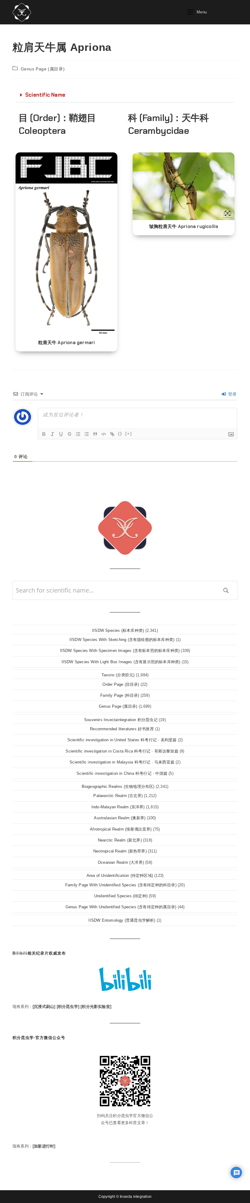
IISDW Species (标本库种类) (118, 630)
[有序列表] (78, 434)
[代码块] (103, 434)
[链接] (112, 434)
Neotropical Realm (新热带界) (120, 851)
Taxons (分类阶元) (118, 675)
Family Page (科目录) (119, 695)
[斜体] (52, 434)
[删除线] (69, 434)
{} (120, 433)
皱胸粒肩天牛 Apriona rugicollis (183, 226)
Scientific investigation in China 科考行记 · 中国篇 (122, 773)
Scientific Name (45, 94)
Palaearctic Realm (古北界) (118, 795)
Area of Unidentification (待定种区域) (120, 875)
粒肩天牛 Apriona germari (66, 343)
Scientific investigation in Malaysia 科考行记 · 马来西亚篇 (122, 762)
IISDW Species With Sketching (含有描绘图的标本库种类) (122, 639)
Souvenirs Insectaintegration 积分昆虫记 (121, 719)
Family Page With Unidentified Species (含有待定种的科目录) (121, 885)
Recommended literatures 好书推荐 (122, 729)
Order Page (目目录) (120, 684)
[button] (125, 95)
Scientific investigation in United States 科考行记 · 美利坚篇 (122, 740)
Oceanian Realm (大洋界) (121, 862)
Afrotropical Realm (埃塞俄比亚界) (121, 829)
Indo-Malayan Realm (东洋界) (118, 807)
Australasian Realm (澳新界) (119, 818)
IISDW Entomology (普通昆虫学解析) (121, 920)
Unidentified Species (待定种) (121, 896)
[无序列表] (86, 434)
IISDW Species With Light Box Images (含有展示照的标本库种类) (121, 662)
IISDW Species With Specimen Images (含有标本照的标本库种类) (120, 650)
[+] (128, 433)
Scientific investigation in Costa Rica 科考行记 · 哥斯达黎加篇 (122, 751)
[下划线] (61, 434)
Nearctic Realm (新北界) (120, 840)
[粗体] (44, 434)
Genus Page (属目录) (43, 68)
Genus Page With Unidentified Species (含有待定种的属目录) (121, 907)
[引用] (95, 434)
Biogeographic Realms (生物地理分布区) (118, 786)
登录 (232, 394)
